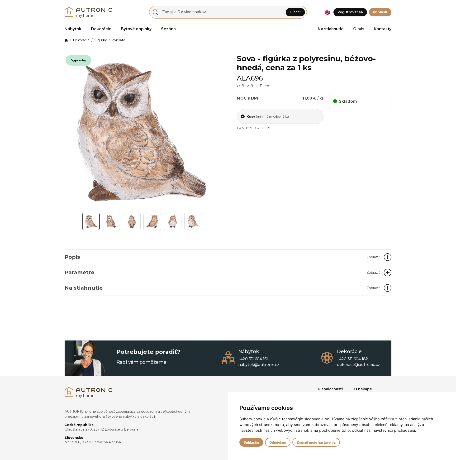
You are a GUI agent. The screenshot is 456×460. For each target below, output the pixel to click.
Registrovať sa (350, 12)
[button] (327, 12)
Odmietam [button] (277, 442)
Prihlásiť (380, 12)
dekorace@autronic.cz (358, 364)
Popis (222, 257)
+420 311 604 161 (253, 359)
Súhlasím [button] (251, 442)
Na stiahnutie (331, 29)
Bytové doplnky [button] (136, 29)
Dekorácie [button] (101, 29)
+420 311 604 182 (352, 359)
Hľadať (295, 12)
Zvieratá (118, 40)
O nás (358, 29)
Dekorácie (81, 40)
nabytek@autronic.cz (258, 364)
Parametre (222, 272)
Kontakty (382, 29)
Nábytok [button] (73, 29)
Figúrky (101, 40)
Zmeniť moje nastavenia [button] (316, 442)
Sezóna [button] (168, 29)
